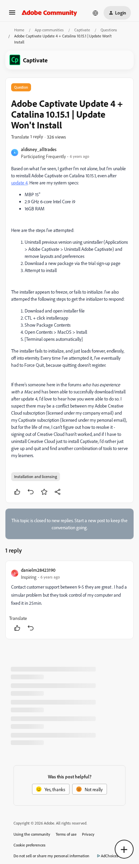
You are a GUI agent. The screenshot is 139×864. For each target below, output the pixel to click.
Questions (109, 29)
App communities (49, 29)
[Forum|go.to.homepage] (49, 12)
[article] (69, 599)
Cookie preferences (29, 844)
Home (19, 29)
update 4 (19, 182)
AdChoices (109, 855)
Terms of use (66, 834)
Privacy (88, 834)
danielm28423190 (38, 570)
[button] (12, 15)
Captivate (82, 29)
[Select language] (95, 12)
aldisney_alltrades (38, 149)
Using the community (31, 834)
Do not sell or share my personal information (51, 855)
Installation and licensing (35, 476)
